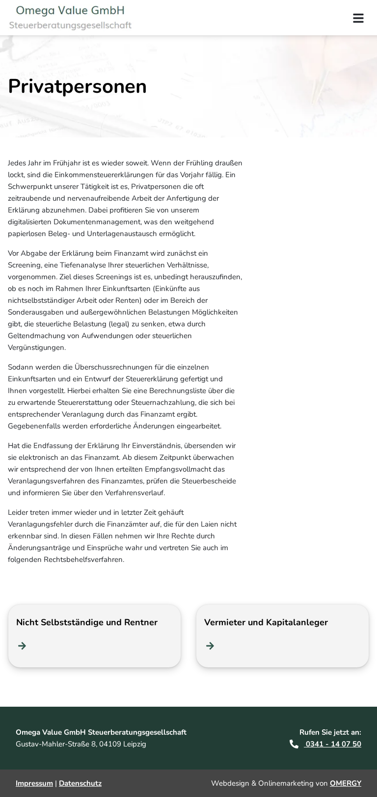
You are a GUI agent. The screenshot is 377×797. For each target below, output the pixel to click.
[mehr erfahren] (22, 646)
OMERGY (345, 783)
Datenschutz (80, 783)
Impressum (34, 783)
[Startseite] (76, 17)
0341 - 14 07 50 (332, 744)
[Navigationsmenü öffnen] (358, 18)
